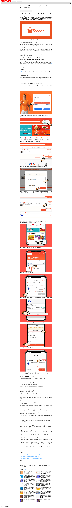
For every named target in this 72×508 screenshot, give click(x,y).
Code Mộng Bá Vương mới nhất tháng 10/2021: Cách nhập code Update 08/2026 (45, 500)
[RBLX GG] (6, 1)
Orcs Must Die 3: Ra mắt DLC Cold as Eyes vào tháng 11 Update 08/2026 (45, 488)
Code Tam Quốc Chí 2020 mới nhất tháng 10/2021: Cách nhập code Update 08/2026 (29, 496)
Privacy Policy (19, 1)
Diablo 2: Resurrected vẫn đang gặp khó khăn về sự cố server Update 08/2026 (29, 500)
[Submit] (70, 3)
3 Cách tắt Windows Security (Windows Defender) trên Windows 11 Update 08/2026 (29, 476)
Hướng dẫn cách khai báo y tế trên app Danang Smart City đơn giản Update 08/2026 (45, 476)
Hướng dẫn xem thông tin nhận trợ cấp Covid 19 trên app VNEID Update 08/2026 (45, 472)
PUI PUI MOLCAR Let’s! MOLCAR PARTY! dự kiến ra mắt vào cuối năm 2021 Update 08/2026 (30, 492)
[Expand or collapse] (30, 11)
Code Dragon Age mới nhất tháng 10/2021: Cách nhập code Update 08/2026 (45, 496)
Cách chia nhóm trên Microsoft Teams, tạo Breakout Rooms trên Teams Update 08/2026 (45, 480)
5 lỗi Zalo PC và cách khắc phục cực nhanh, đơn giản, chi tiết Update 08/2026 (29, 484)
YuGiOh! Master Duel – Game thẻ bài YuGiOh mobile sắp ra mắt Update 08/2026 (45, 484)
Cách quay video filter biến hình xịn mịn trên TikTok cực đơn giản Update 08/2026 (29, 472)
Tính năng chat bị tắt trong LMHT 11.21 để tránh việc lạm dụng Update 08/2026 (29, 488)
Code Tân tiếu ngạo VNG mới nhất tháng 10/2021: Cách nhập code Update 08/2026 (45, 492)
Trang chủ (13, 1)
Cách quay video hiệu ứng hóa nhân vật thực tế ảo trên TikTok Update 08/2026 (29, 480)
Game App (24, 469)
